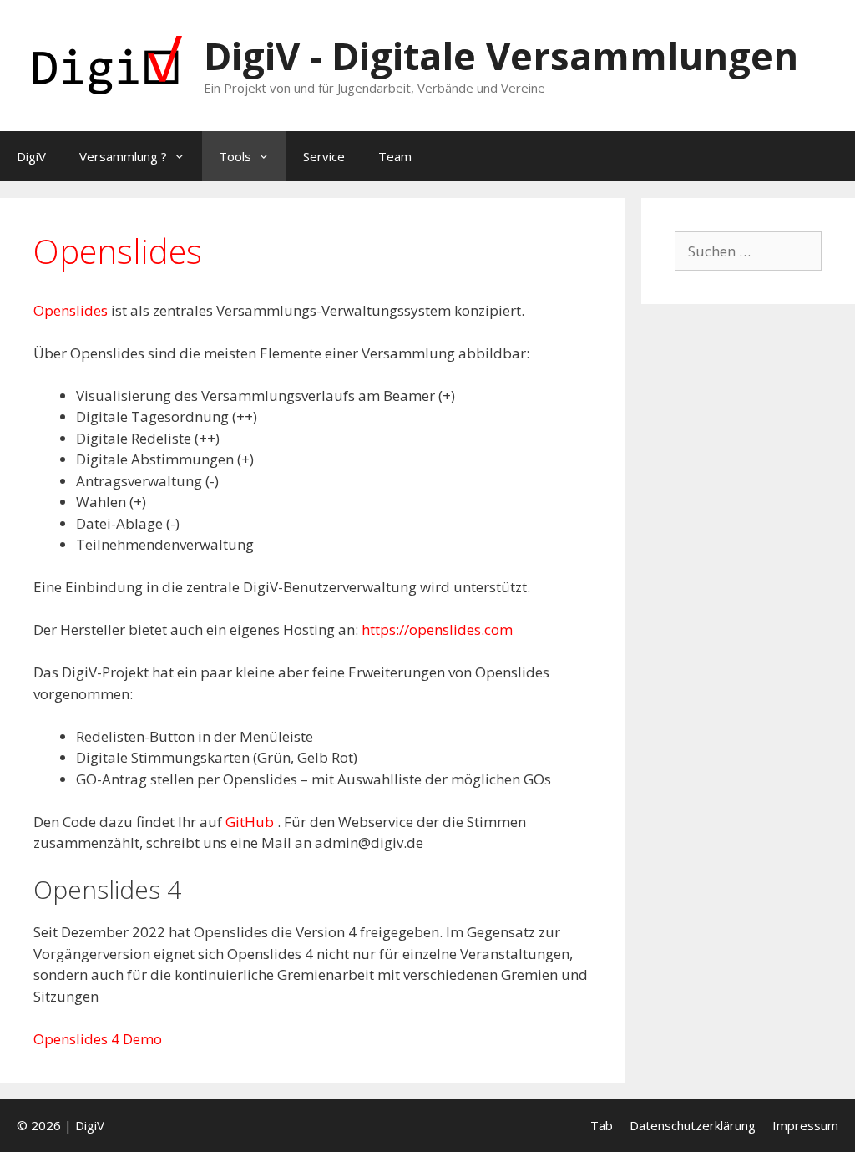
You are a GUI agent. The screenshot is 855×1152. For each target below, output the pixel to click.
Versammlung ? (123, 156)
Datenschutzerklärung (693, 1125)
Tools (235, 156)
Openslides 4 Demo (97, 1038)
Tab (601, 1125)
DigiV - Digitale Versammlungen (501, 55)
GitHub (251, 821)
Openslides (72, 310)
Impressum (805, 1125)
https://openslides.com (437, 629)
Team (395, 156)
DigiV (31, 156)
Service (324, 156)
